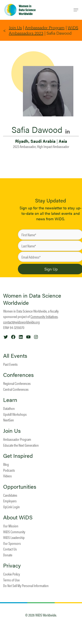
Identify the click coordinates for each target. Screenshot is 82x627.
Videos (7, 475)
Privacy (12, 565)
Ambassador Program (45, 27)
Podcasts (9, 470)
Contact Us (10, 549)
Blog (6, 464)
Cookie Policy (11, 574)
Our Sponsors (12, 543)
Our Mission (10, 525)
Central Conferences (16, 389)
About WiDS (18, 517)
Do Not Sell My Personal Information (26, 585)
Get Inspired (18, 455)
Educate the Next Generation (21, 445)
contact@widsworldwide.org (21, 322)
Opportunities (19, 486)
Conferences (18, 374)
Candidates (10, 495)
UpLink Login (11, 506)
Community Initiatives (44, 316)
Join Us (15, 27)
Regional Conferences (17, 383)
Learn (10, 399)
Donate (7, 554)
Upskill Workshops (15, 414)
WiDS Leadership (14, 537)
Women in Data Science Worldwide (32, 299)
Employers (10, 500)
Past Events (10, 364)
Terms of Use (11, 579)
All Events (15, 355)
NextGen (8, 419)
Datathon (9, 408)
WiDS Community (14, 531)
